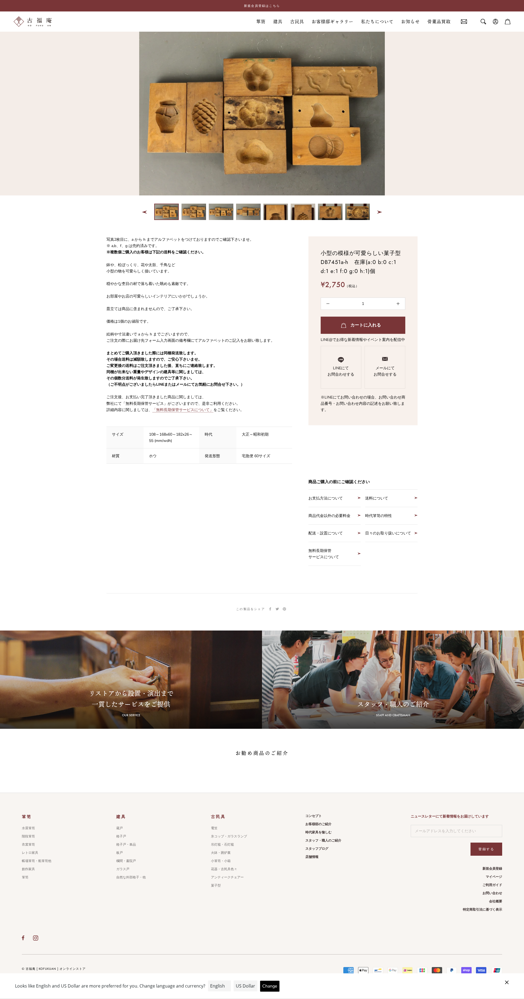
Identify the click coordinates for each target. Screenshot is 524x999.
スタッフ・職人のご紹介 (323, 840)
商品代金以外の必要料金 (329, 515)
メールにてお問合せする (385, 371)
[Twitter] (277, 609)
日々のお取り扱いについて (388, 533)
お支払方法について (325, 498)
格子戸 (121, 836)
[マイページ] (495, 21)
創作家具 (28, 869)
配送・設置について (325, 533)
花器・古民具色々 (224, 869)
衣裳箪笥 (28, 844)
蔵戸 (119, 828)
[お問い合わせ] (464, 22)
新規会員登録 (492, 868)
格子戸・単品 (126, 844)
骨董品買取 (439, 21)
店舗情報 (311, 857)
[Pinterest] (284, 609)
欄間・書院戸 (126, 861)
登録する (486, 849)
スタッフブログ (316, 849)
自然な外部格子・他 (131, 877)
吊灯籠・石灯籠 (222, 844)
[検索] (483, 21)
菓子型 (216, 885)
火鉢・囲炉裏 (221, 853)
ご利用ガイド (492, 885)
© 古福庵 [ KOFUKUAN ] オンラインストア (54, 969)
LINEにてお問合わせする (340, 371)
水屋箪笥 (28, 828)
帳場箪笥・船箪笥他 (36, 861)
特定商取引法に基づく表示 (482, 909)
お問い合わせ (492, 893)
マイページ (494, 877)
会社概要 (495, 901)
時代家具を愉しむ (318, 832)
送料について (376, 498)
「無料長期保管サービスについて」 (182, 409)
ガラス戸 (122, 869)
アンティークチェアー (227, 877)
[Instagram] (35, 938)
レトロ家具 (30, 853)
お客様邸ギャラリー (332, 21)
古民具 (297, 21)
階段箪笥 (28, 836)
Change (269, 986)
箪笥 (261, 21)
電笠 (214, 828)
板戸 (119, 853)
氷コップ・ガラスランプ (229, 836)
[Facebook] (270, 609)
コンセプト (313, 816)
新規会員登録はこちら (262, 6)
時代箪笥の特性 (378, 515)
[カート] (507, 21)
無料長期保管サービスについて (323, 554)
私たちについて (377, 21)
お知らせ (410, 21)
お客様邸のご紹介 (318, 824)
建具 (277, 21)
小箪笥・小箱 (221, 861)
